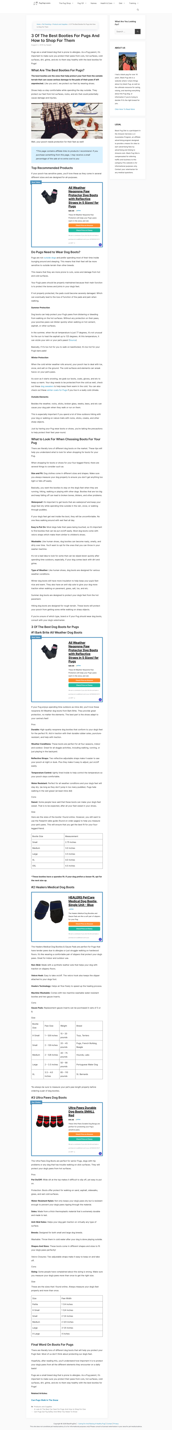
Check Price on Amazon (84, 225)
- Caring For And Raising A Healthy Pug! (91, 1424)
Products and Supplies (60, 24)
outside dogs (50, 258)
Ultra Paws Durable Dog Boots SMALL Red (82, 1111)
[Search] (138, 31)
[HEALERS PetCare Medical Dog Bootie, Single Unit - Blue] (49, 911)
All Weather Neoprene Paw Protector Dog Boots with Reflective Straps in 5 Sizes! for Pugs (83, 197)
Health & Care (106, 3)
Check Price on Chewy (84, 230)
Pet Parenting (46, 24)
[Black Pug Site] (43, 3)
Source (72, 340)
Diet (120, 3)
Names (94, 3)
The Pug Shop (65, 3)
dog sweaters (47, 386)
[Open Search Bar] (138, 9)
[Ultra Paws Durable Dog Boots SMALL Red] (49, 1122)
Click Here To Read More (125, 109)
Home (39, 24)
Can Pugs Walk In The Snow (44, 1400)
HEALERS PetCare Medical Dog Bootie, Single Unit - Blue (82, 901)
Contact (109, 1424)
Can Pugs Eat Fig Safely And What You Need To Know (55, 1412)
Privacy (116, 1424)
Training (132, 3)
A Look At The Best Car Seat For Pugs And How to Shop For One (60, 1409)
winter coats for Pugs (57, 390)
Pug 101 (81, 3)
